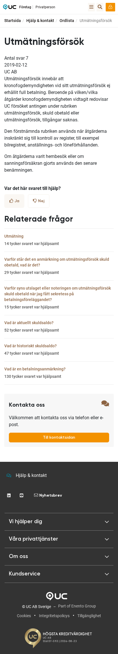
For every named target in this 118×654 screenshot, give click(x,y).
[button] (59, 521)
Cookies (24, 615)
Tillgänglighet (89, 615)
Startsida (12, 20)
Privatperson (45, 7)
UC (9, 8)
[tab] (59, 539)
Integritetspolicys (54, 615)
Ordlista (67, 20)
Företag (25, 7)
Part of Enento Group (77, 606)
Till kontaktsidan (59, 438)
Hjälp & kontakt (40, 20)
